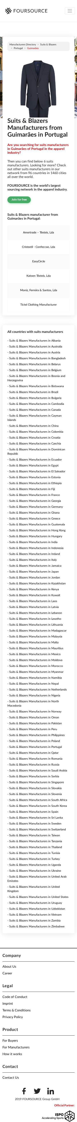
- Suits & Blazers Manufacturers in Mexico (34, 654)
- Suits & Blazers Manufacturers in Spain (32, 811)
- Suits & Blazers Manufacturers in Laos (32, 601)
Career (7, 973)
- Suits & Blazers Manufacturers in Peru (32, 729)
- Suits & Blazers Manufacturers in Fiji (31, 489)
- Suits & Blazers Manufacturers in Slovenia (34, 794)
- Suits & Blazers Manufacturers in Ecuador (34, 459)
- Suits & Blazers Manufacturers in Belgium (34, 370)
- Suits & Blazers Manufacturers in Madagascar (37, 630)
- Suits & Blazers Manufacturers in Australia (34, 346)
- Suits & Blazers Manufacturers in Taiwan (33, 835)
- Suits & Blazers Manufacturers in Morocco (35, 666)
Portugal (18, 48)
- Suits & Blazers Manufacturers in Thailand (34, 847)
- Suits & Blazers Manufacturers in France (33, 495)
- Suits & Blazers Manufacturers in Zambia (34, 920)
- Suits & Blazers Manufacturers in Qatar (33, 753)
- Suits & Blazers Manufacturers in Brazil (32, 392)
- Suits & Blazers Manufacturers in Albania (34, 340)
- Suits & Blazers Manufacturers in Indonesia (35, 548)
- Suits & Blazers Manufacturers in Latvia (33, 607)
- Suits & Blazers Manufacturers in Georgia (34, 501)
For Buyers (10, 1040)
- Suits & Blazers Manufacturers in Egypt (33, 465)
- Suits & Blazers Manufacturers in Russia (33, 764)
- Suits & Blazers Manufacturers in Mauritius (35, 648)
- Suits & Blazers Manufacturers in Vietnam (34, 914)
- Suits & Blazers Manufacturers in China (33, 426)
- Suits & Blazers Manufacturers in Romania (34, 758)
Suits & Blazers (48, 44)
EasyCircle (38, 261)
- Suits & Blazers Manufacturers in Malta (33, 642)
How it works (12, 1054)
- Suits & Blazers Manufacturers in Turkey (33, 859)
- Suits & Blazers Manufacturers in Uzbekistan (36, 908)
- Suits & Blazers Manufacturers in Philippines (36, 735)
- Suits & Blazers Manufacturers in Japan (33, 571)
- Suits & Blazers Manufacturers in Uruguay (34, 903)
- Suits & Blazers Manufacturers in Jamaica (34, 565)
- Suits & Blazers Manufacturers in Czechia (34, 443)
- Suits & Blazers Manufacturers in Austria (33, 352)
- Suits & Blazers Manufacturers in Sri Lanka (35, 817)
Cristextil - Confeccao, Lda (38, 247)
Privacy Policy (12, 1017)
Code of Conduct (14, 997)
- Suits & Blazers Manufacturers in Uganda (34, 865)
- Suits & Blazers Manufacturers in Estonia (34, 477)
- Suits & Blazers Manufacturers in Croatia (33, 437)
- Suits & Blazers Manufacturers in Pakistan (34, 723)
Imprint (7, 1003)
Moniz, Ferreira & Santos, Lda (38, 290)
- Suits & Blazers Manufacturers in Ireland (33, 554)
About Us (9, 966)
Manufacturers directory (22, 44)
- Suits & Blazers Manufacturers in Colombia (35, 431)
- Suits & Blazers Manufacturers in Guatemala (36, 524)
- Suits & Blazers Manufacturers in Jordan (33, 577)
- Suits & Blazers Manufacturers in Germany (35, 506)
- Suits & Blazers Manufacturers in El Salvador (36, 471)
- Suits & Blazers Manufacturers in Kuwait (33, 595)
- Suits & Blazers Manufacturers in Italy (32, 560)
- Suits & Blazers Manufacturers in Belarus (34, 364)
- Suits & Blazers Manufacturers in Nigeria (33, 695)
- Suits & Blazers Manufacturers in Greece (33, 518)
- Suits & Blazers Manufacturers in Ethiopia (34, 483)
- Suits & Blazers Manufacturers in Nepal (33, 683)
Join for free (19, 199)
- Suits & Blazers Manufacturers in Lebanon (34, 613)
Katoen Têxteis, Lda (38, 276)
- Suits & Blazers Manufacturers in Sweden (34, 823)
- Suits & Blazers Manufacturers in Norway (34, 711)
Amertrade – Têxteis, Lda (38, 232)
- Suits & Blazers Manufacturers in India (32, 542)
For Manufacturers (16, 1047)
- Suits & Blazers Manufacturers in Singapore (35, 782)
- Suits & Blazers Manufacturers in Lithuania (35, 624)
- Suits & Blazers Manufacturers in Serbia (33, 776)
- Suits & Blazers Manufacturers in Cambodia (35, 404)
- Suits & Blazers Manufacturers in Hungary (34, 536)
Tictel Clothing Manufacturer (38, 304)
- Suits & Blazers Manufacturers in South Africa (37, 800)
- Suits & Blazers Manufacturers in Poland (33, 741)
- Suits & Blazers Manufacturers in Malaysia (34, 636)
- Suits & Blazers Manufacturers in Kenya (33, 589)
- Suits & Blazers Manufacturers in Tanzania (34, 841)
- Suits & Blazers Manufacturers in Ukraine (34, 870)
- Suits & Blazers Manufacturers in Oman (33, 717)
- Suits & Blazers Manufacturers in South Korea (37, 806)
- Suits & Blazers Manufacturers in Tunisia (33, 853)
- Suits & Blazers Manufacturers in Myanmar (35, 672)
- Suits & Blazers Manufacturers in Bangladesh (36, 358)
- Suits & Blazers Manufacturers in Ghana (33, 512)
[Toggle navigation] (70, 10)
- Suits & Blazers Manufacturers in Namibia (34, 677)
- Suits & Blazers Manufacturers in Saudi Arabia (37, 770)
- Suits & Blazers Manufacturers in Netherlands (37, 689)
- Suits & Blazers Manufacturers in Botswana (35, 386)
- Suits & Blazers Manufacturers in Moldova (34, 660)
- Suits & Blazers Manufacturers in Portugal (34, 747)
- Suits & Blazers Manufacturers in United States (37, 897)
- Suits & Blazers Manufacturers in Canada (34, 409)
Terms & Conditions (16, 1010)
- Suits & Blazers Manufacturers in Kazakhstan (36, 583)
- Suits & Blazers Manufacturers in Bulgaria (34, 398)
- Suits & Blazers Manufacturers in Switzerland (36, 829)
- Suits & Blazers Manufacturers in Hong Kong (36, 530)
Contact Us (10, 1077)
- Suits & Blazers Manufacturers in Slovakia (34, 788)
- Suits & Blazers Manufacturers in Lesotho (34, 619)
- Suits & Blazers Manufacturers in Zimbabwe (35, 926)
